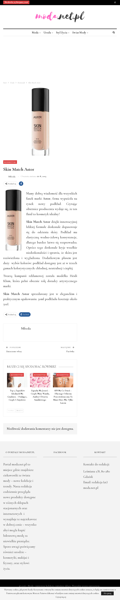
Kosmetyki (10, 162)
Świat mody (79, 32)
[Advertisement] (60, 58)
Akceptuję (107, 593)
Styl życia (61, 32)
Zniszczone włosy (14, 351)
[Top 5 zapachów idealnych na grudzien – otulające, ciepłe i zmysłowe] (17, 380)
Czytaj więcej (61, 597)
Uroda (47, 32)
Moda (35, 32)
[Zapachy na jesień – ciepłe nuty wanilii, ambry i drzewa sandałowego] (40, 380)
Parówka (70, 351)
